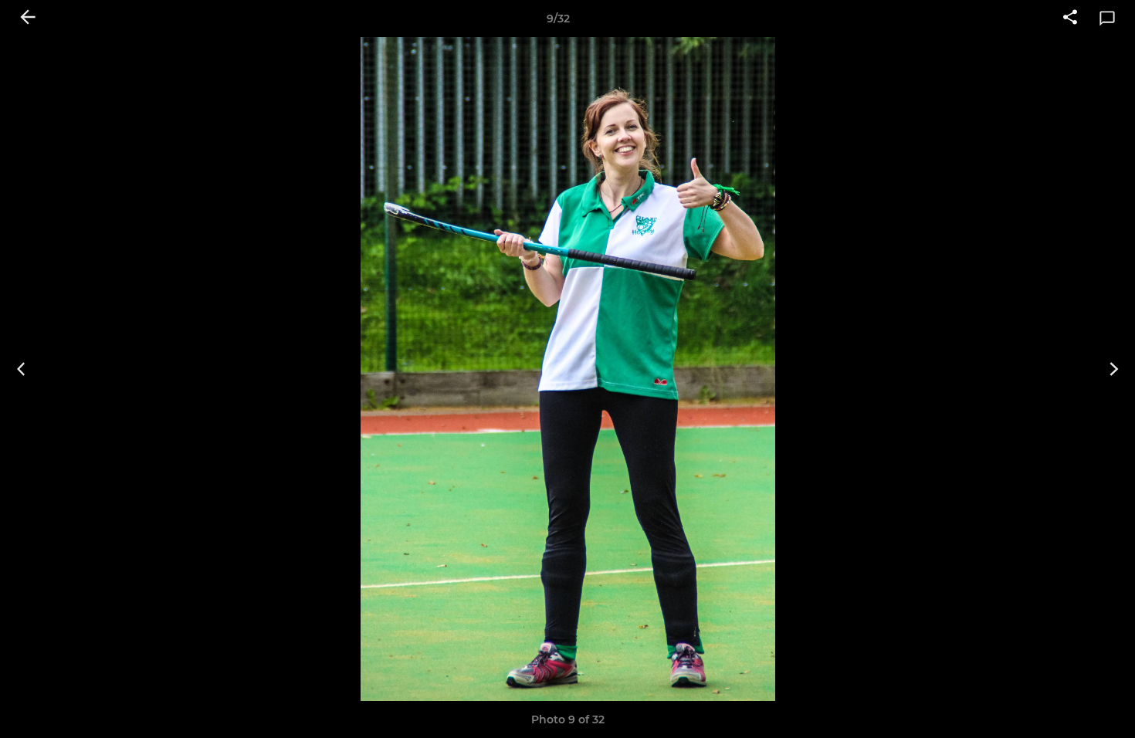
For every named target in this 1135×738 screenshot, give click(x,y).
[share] (1070, 18)
